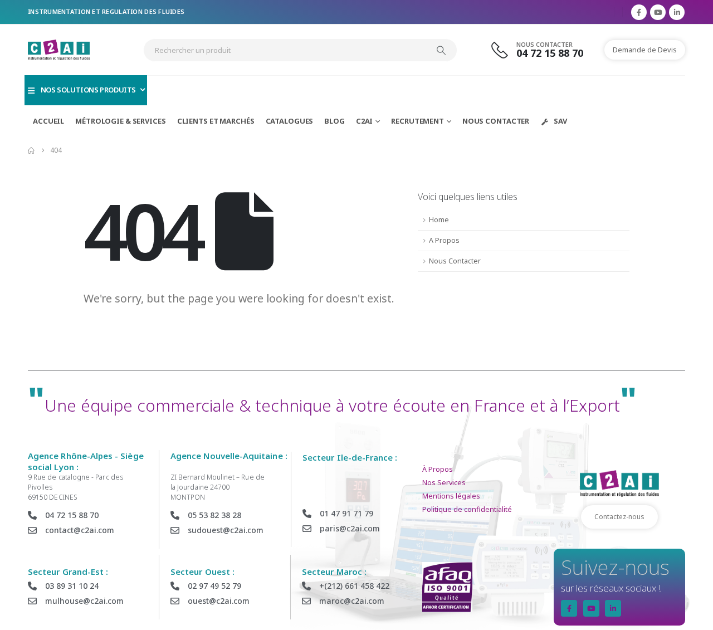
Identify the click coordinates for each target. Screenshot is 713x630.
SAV (560, 121)
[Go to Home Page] (31, 150)
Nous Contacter (495, 121)
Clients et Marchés (216, 121)
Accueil (48, 121)
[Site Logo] (59, 50)
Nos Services (444, 482)
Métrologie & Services (120, 121)
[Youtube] (658, 12)
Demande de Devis (645, 50)
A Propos (444, 240)
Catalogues (290, 121)
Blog (334, 121)
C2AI (364, 121)
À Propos (437, 469)
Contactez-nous (619, 516)
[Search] (441, 50)
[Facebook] (639, 12)
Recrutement (417, 121)
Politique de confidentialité (467, 509)
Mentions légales (451, 496)
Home (439, 219)
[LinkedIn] (677, 12)
